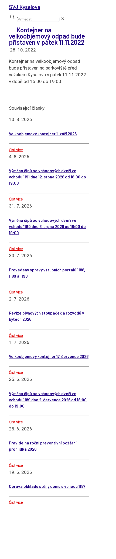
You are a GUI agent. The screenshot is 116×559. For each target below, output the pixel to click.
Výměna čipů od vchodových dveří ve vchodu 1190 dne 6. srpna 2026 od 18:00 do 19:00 (47, 226)
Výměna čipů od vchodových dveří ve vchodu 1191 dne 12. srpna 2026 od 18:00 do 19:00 (47, 176)
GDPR (59, 555)
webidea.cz (38, 548)
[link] (62, 19)
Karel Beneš (76, 548)
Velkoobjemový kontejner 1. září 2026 (43, 133)
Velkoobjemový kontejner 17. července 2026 (48, 356)
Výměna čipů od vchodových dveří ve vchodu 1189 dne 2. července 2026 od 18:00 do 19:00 (48, 399)
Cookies (41, 555)
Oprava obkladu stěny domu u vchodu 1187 (47, 486)
